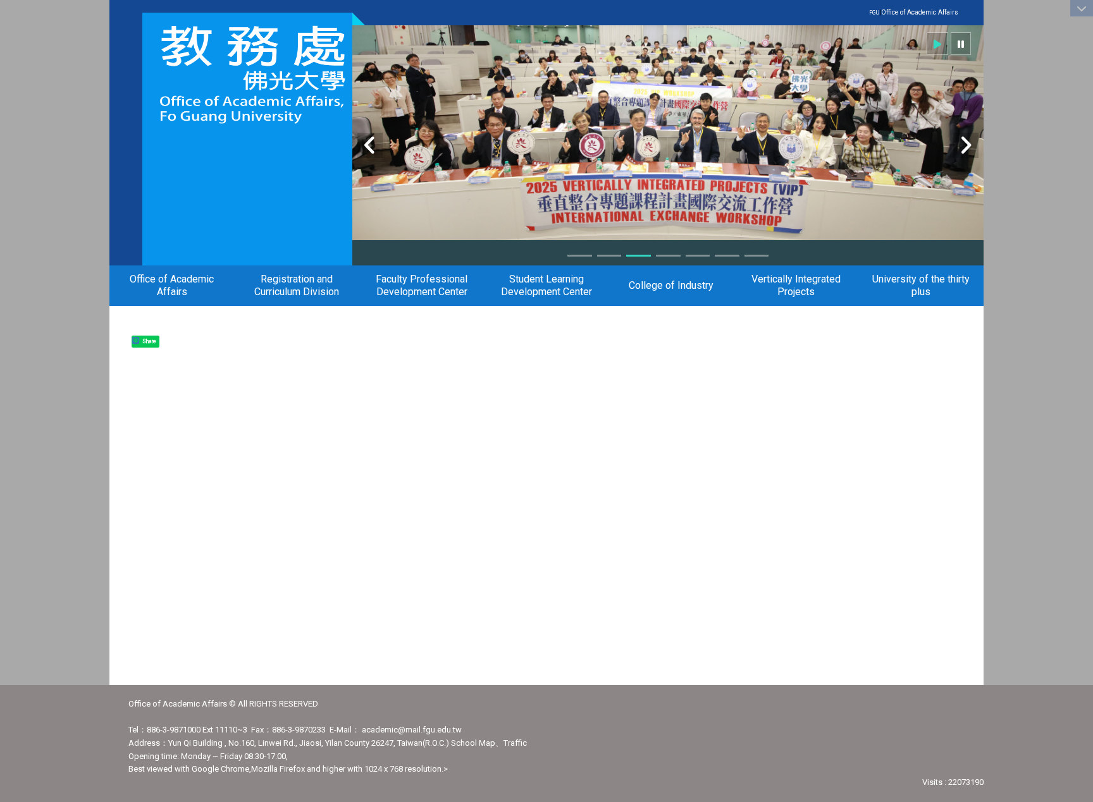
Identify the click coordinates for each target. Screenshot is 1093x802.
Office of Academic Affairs (919, 12)
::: (951, 11)
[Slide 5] (698, 256)
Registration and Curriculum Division (296, 285)
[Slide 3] (638, 256)
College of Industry (671, 285)
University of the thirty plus (921, 285)
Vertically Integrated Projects (796, 285)
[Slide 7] (756, 256)
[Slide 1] (579, 256)
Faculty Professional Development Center (421, 285)
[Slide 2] (609, 256)
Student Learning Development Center (546, 285)
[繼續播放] (937, 43)
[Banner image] (668, 138)
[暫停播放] (961, 43)
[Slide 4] (668, 256)
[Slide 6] (727, 256)
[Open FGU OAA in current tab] (247, 74)
